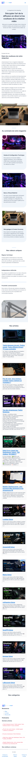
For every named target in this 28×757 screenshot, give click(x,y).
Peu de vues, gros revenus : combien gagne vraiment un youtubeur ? (12, 380)
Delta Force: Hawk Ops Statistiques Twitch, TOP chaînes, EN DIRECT (11, 452)
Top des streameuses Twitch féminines (12, 733)
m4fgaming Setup (9, 602)
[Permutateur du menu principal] (25, 2)
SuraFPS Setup (8, 630)
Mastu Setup (7, 575)
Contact (7, 713)
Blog (6, 711)
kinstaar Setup (8, 656)
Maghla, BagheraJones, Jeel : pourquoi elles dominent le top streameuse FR (13, 488)
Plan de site (7, 714)
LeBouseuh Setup (9, 682)
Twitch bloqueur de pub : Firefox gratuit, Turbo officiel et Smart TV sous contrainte (14, 347)
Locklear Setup (8, 519)
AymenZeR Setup (9, 547)
